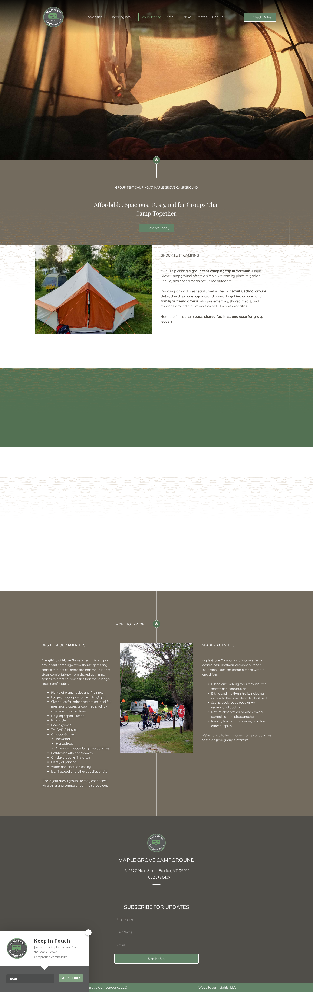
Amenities (95, 17)
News (187, 17)
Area (170, 17)
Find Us (217, 17)
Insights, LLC (226, 987)
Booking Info (121, 17)
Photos (202, 17)
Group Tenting (151, 17)
